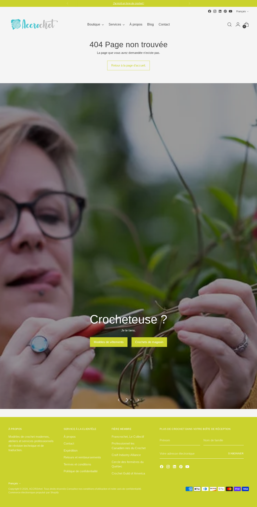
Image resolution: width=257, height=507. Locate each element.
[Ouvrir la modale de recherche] (229, 24)
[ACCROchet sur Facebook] (209, 11)
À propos (70, 436)
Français (241, 11)
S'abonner (236, 453)
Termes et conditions (77, 464)
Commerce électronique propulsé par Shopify (33, 492)
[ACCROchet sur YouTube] (230, 11)
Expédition (71, 450)
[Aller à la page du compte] (238, 24)
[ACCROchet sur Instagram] (215, 11)
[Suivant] (189, 3)
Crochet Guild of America (128, 473)
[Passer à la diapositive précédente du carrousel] (119, 400)
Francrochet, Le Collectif (128, 436)
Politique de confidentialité (81, 471)
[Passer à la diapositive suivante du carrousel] (138, 400)
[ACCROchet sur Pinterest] (225, 11)
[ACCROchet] (33, 24)
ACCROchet (36, 489)
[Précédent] (67, 3)
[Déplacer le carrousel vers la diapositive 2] (130, 400)
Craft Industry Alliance (126, 455)
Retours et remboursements (82, 457)
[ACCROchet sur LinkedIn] (220, 11)
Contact (69, 443)
